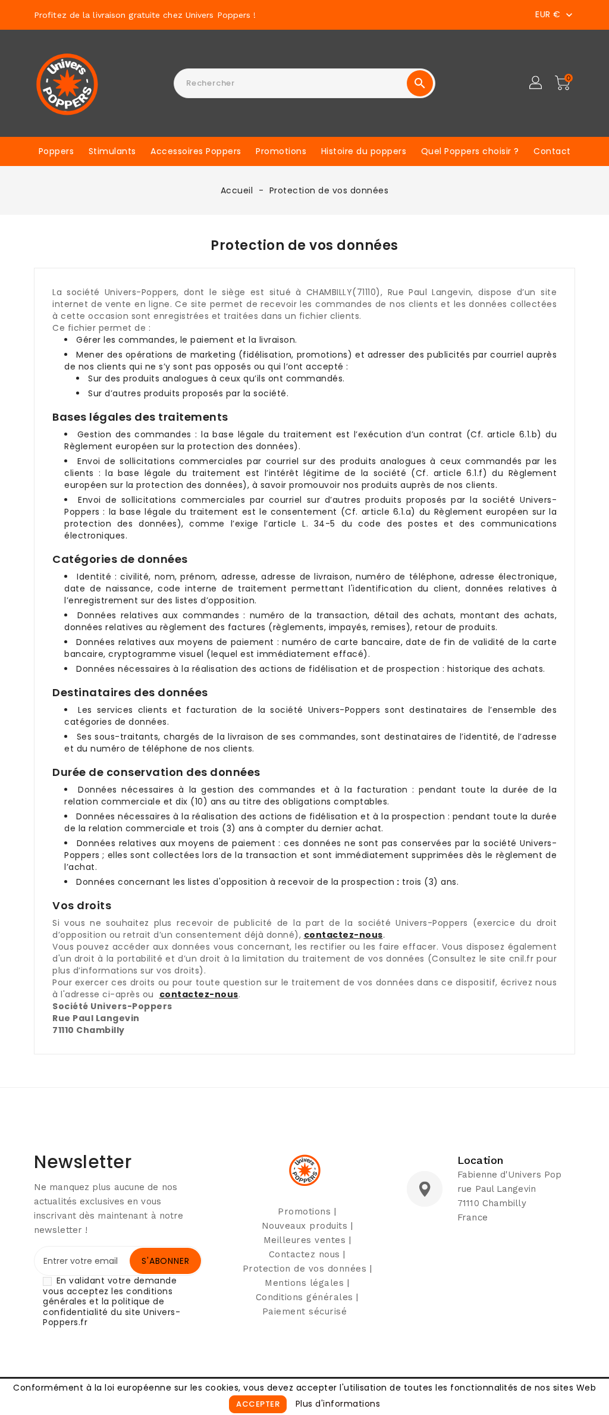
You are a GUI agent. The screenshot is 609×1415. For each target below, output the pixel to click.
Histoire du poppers (364, 151)
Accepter (258, 1404)
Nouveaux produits (305, 1225)
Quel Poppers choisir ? (470, 151)
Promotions (281, 151)
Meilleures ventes (304, 1240)
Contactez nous (304, 1254)
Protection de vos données (305, 1268)
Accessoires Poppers (195, 151)
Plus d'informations (338, 1404)
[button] (536, 83)
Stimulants (112, 151)
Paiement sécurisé (304, 1311)
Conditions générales (304, 1297)
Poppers (56, 151)
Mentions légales (304, 1283)
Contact (552, 151)
